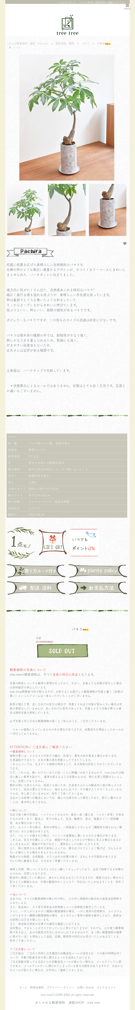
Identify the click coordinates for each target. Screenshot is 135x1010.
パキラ (85, 43)
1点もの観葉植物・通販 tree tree (27, 43)
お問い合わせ (85, 987)
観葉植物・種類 (65, 43)
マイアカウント (106, 987)
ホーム (23, 987)
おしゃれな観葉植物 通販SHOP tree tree (67, 1002)
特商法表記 (37, 987)
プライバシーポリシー (60, 987)
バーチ (17, 47)
